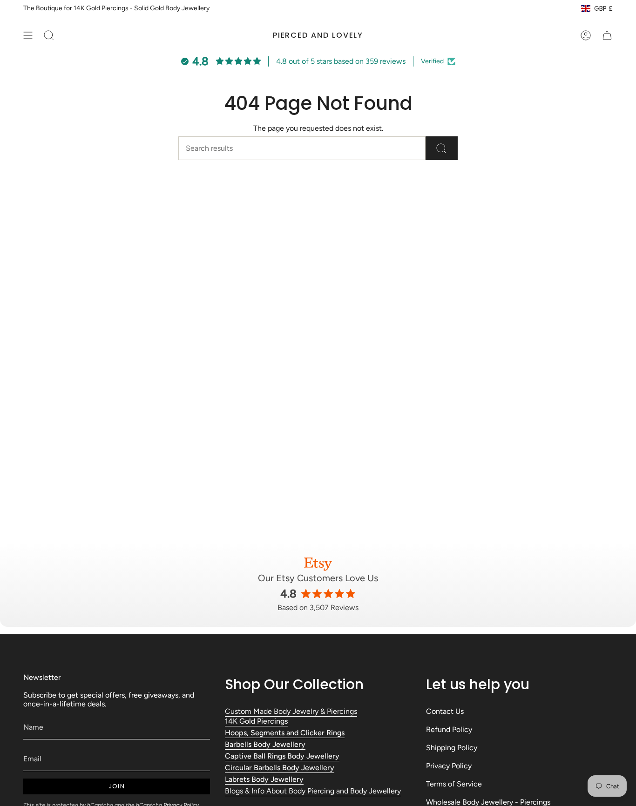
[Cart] (607, 35)
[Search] (442, 148)
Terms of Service (454, 783)
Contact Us (445, 711)
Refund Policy (449, 729)
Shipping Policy (451, 747)
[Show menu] (28, 35)
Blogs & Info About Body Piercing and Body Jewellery (313, 790)
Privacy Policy (449, 765)
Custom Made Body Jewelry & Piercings (291, 711)
